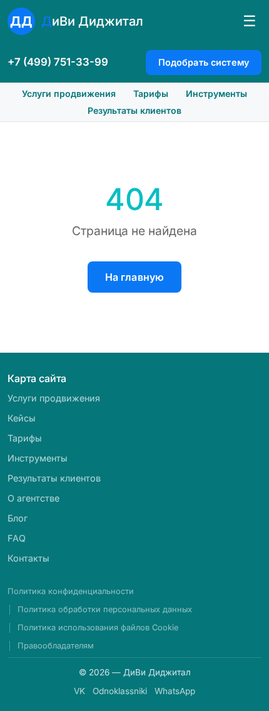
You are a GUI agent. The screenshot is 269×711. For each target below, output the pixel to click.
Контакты (28, 558)
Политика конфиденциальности (71, 591)
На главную (135, 277)
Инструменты (216, 93)
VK (79, 691)
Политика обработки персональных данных (105, 609)
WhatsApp (175, 691)
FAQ (17, 538)
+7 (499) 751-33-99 (58, 62)
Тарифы (150, 93)
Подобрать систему (203, 62)
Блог (18, 518)
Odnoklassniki (120, 691)
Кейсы (22, 418)
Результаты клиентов (134, 110)
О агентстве (33, 498)
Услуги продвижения (69, 93)
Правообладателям (56, 645)
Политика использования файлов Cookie (98, 627)
